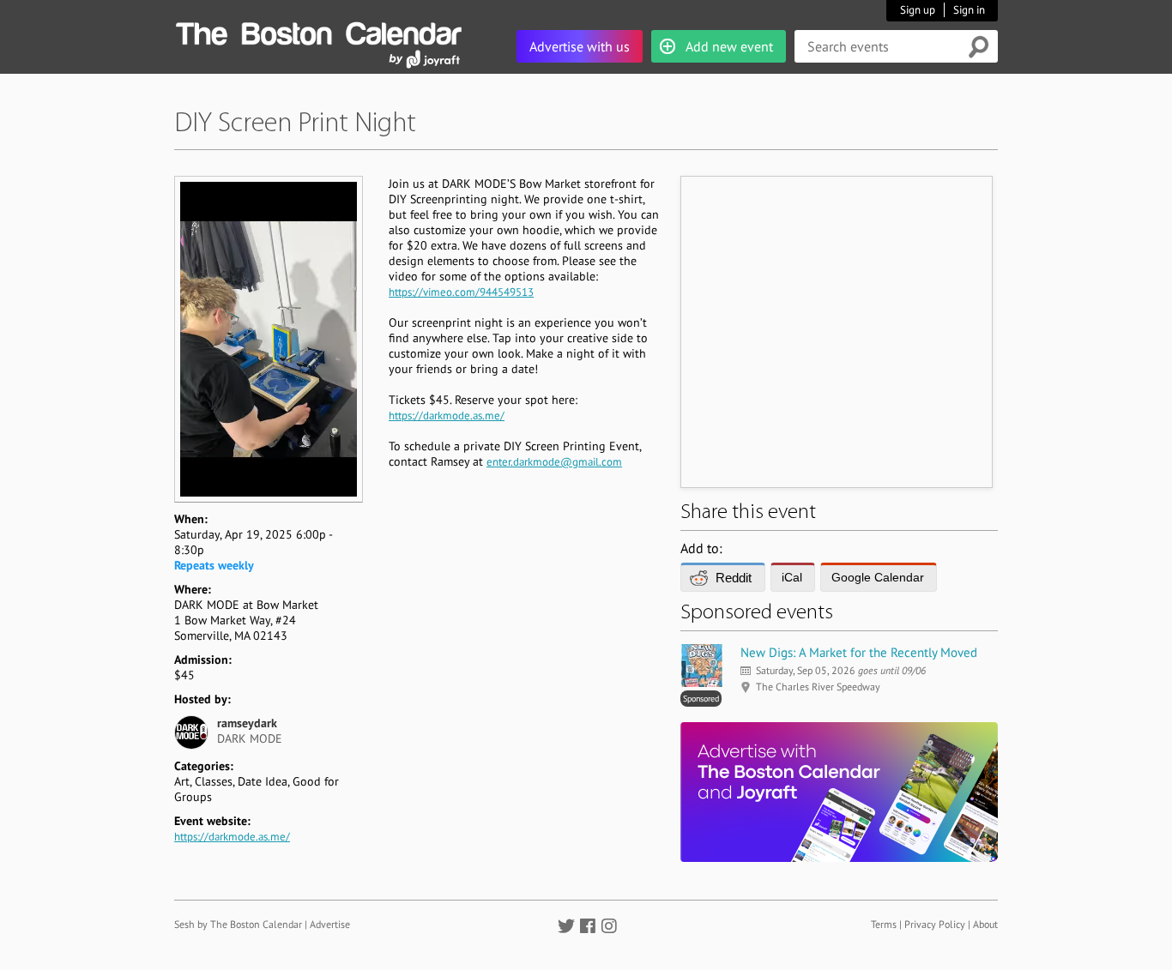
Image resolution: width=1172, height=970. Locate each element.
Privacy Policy (934, 924)
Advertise (330, 924)
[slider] (268, 464)
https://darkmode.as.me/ (232, 836)
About (985, 924)
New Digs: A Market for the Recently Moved (858, 652)
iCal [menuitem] (792, 577)
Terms (884, 924)
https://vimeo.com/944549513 (461, 292)
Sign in (969, 10)
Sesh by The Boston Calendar (238, 924)
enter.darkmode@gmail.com (554, 462)
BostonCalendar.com (318, 31)
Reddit (734, 577)
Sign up (917, 10)
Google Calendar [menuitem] (877, 577)
